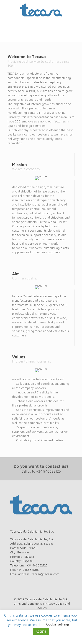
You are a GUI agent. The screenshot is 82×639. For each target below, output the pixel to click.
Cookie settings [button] (57, 624)
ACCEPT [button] (41, 631)
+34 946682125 (48, 471)
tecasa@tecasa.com (45, 574)
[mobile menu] (76, 9)
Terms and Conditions (27, 603)
